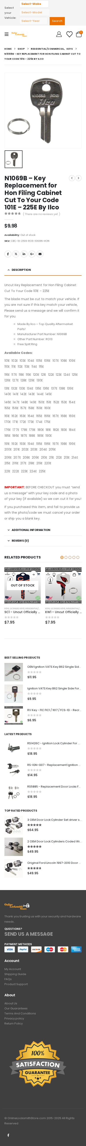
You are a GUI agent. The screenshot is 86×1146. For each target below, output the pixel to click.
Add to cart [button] (74, 575)
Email (39, 253)
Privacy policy (14, 1018)
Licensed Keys (17, 608)
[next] (78, 178)
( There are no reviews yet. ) (41, 214)
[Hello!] (59, 34)
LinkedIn (24, 253)
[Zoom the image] (17, 906)
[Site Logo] (20, 34)
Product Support (16, 984)
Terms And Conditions (20, 1013)
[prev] (72, 178)
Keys (6, 608)
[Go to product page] (63, 585)
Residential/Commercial (38, 608)
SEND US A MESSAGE (28, 934)
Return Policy (13, 1023)
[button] (7, 34)
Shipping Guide (15, 974)
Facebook (7, 253)
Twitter (15, 253)
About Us (10, 1003)
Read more (33, 575)
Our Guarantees (16, 1008)
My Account (12, 969)
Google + (32, 253)
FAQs (8, 979)
